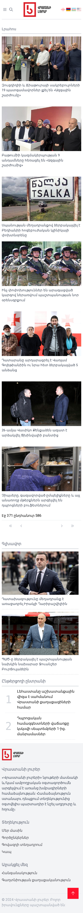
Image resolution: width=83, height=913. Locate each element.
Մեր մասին (12, 830)
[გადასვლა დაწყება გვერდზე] (10, 524)
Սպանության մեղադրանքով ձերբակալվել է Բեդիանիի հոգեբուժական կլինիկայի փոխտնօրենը (41, 230)
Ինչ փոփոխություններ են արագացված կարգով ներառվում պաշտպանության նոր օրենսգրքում (40, 295)
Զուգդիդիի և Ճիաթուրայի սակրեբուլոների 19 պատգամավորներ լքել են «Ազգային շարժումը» (41, 90)
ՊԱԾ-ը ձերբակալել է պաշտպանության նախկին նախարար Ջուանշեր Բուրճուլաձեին (37, 664)
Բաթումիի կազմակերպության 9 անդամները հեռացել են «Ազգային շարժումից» (32, 160)
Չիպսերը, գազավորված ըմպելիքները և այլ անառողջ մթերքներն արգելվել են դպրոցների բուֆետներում (41, 500)
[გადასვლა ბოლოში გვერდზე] (72, 524)
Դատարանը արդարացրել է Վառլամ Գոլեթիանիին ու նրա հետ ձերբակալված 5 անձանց (40, 365)
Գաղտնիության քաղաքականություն (36, 880)
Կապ (7, 852)
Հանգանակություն (19, 873)
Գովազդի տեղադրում (22, 845)
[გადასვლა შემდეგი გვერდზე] (61, 524)
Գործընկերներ (15, 837)
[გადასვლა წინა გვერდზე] (21, 524)
